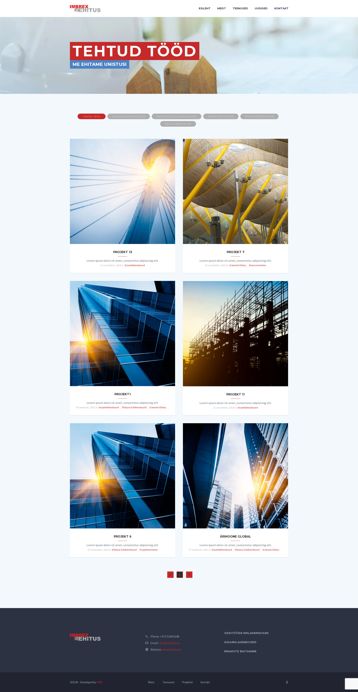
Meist (221, 8)
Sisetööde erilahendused (246, 633)
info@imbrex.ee (169, 643)
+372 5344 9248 (169, 636)
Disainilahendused (240, 642)
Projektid (187, 682)
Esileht (205, 8)
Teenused (240, 8)
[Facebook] (286, 682)
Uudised (261, 8)
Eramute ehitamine (240, 651)
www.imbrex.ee (171, 649)
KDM (99, 682)
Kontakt (281, 8)
